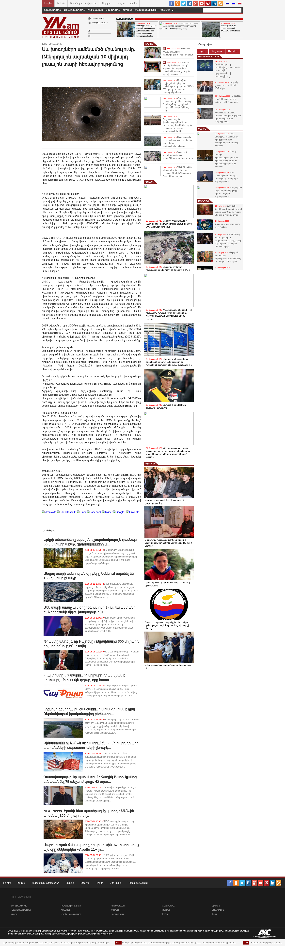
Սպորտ (106, 3)
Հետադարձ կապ (138, 882)
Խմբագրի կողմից (124, 18)
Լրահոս (149, 44)
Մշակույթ (203, 201)
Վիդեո (133, 3)
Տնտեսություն (113, 10)
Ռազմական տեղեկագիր (83, 3)
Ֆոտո (214, 914)
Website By (106, 933)
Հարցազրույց (117, 914)
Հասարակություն (52, 10)
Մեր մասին (116, 882)
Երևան (61, 3)
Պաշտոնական (95, 10)
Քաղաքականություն (74, 10)
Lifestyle (120, 3)
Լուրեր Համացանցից (208, 56)
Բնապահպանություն (145, 10)
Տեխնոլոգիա (218, 910)
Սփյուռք (150, 464)
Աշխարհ (127, 10)
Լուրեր (48, 3)
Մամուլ (202, 129)
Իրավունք (165, 10)
